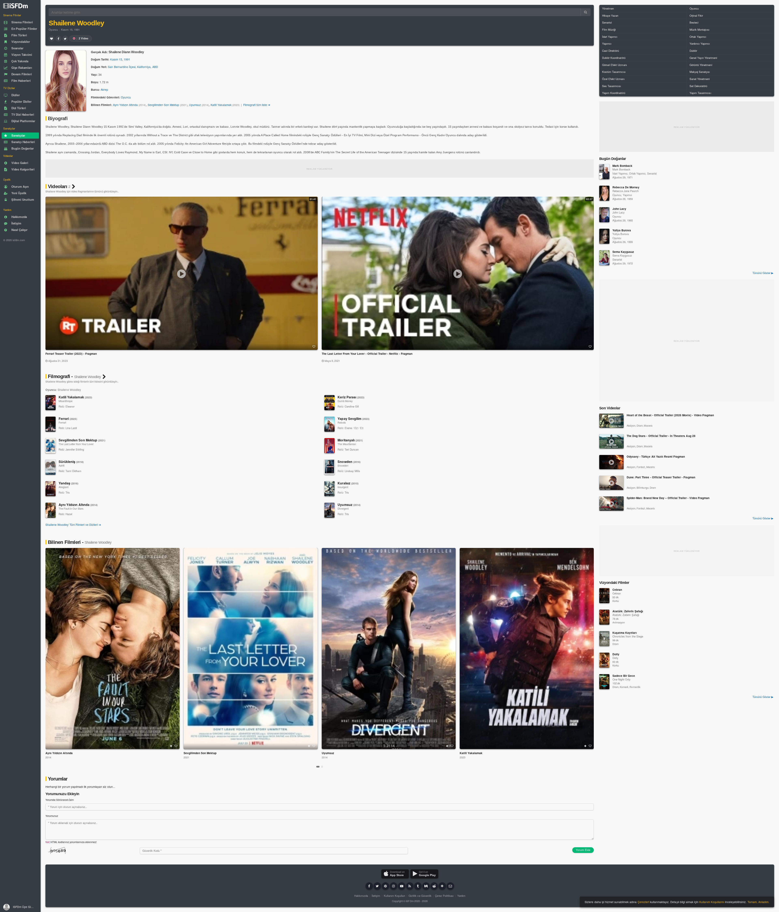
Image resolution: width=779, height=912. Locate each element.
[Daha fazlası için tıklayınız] (442, 886)
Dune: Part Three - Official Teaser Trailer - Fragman (661, 477)
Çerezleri (643, 902)
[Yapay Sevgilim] (329, 424)
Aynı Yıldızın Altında (125, 105)
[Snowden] (329, 467)
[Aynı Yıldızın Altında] (50, 510)
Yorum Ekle (583, 850)
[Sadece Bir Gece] (604, 681)
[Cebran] (604, 595)
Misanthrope (65, 401)
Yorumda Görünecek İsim (59, 800)
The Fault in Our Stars (71, 508)
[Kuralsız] (329, 488)
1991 (127, 59)
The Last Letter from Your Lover (76, 444)
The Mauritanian (347, 444)
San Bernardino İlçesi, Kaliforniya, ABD (133, 67)
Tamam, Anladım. (758, 902)
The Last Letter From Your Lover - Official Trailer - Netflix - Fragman (367, 354)
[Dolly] (604, 660)
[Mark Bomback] (604, 171)
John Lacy (619, 209)
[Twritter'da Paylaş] (65, 38)
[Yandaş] (50, 488)
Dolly (615, 654)
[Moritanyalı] (329, 445)
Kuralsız (348, 483)
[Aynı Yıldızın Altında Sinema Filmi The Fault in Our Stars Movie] (112, 648)
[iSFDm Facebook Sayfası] (369, 886)
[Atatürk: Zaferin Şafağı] (604, 617)
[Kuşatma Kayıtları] (604, 638)
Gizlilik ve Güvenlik (420, 896)
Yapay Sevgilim (353, 418)
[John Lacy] (604, 214)
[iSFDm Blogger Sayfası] (409, 886)
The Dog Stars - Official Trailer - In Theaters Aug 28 (661, 436)
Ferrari (68, 418)
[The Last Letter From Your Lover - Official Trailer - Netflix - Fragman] (458, 273)
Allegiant (63, 487)
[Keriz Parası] (329, 402)
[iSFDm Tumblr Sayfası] (418, 886)
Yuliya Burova (621, 230)
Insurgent (343, 487)
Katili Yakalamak (221, 105)
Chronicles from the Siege (627, 636)
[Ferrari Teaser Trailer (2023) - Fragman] (181, 273)
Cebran (617, 590)
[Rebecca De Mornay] (604, 193)
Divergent (343, 508)
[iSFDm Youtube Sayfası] (401, 886)
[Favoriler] (51, 38)
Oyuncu (53, 29)
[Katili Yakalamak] (50, 402)
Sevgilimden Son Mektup (163, 105)
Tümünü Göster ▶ (762, 273)
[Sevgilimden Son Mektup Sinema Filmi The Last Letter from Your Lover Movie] (251, 648)
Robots (341, 422)
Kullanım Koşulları (394, 896)
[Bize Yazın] (450, 886)
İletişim (376, 896)
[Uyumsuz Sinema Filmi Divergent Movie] (389, 648)
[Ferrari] (50, 424)
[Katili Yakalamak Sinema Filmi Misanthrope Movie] (527, 648)
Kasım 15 (116, 59)
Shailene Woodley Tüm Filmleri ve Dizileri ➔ (73, 525)
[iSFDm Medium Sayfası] (426, 886)
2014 (48, 757)
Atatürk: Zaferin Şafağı (627, 611)
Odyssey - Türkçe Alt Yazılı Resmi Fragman (656, 456)
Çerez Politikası (444, 896)
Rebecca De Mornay (625, 187)
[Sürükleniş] (50, 467)
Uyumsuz (195, 105)
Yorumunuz (51, 816)
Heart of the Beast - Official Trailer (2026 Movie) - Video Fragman (670, 415)
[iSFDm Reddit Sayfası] (434, 886)
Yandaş (69, 483)
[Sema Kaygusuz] (604, 257)
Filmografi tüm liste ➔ (256, 105)
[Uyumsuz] (329, 510)
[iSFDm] (15, 5)
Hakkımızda (361, 896)
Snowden (349, 461)
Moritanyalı (350, 440)
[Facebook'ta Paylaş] (58, 38)
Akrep (104, 89)
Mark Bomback (622, 166)
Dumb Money (345, 401)
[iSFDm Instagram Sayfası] (393, 886)
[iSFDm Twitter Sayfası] (377, 886)
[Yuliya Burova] (604, 236)
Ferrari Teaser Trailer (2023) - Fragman (71, 354)
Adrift (61, 465)
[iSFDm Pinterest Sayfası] (385, 886)
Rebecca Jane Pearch (625, 191)
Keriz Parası (351, 397)
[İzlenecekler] (171, 746)
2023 (462, 757)
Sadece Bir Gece (623, 676)
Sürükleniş (71, 461)
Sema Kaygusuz (623, 252)
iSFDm (409, 901)
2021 (186, 757)
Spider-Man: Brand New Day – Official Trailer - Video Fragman (668, 498)
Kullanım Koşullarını (711, 902)
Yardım (461, 896)
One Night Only (621, 679)
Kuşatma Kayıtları (624, 633)
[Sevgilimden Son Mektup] (50, 445)
